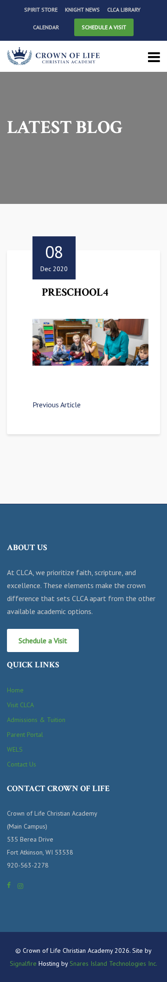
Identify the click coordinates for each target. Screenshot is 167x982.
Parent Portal (25, 734)
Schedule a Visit (104, 27)
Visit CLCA (20, 705)
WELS (15, 749)
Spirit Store (41, 9)
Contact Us (21, 764)
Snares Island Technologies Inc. (113, 963)
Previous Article (56, 404)
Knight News (82, 9)
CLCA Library (124, 9)
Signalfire (23, 963)
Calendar (46, 27)
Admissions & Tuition (36, 720)
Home (15, 690)
